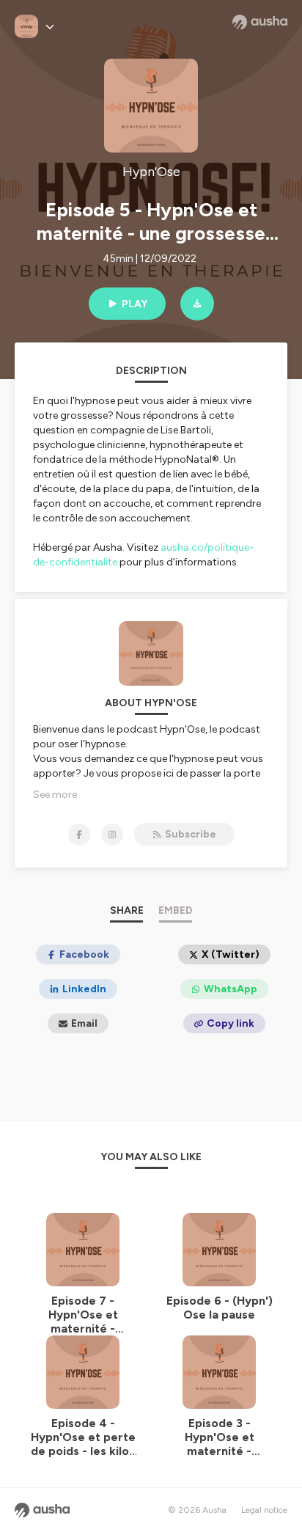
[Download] (197, 303)
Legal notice (264, 1510)
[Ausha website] (259, 22)
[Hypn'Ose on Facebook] (79, 835)
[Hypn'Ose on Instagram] (112, 835)
